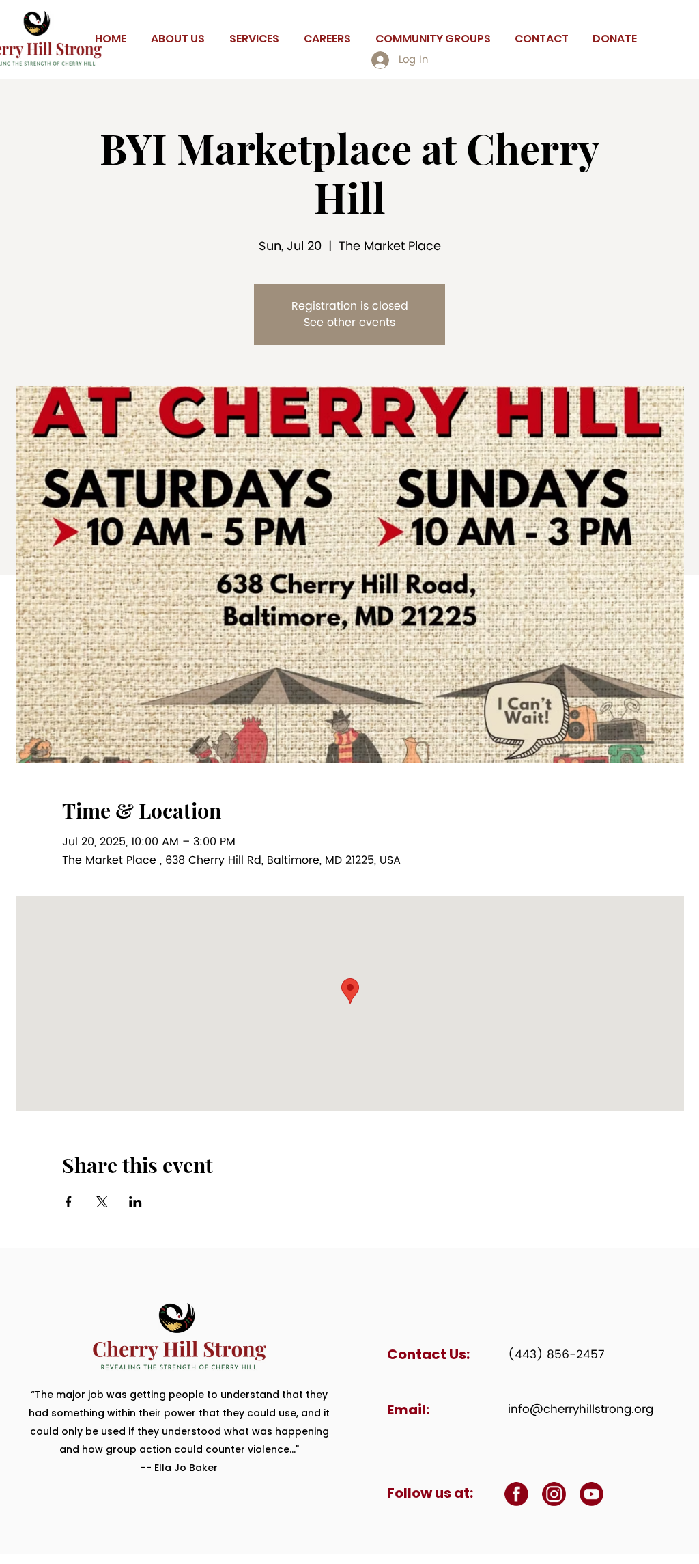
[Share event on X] (102, 1201)
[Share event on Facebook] (68, 1201)
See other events (349, 322)
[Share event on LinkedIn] (135, 1201)
